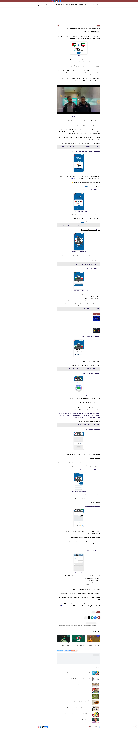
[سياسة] (48, 1)
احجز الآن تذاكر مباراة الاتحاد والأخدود (85, 324)
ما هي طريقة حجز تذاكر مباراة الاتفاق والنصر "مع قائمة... (79, 645)
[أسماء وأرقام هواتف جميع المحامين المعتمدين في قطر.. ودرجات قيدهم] (95, 708)
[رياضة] (44, 1)
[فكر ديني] (46, 1)
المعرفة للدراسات (94, 31)
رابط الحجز (73, 178)
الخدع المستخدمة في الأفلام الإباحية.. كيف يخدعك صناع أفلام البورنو (79, 672)
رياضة (59, 4)
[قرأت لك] (42, 1)
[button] (95, 617)
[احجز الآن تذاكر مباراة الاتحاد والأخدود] (96, 324)
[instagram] (52, 1)
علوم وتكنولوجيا (81, 4)
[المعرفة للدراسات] (94, 5)
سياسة (66, 4)
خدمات (43, 4)
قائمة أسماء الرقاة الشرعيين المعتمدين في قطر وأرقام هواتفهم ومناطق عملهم (76, 713)
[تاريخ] (50, 1)
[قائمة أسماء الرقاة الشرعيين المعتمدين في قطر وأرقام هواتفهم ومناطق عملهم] (95, 714)
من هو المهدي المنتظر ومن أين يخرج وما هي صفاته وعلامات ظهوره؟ (79, 684)
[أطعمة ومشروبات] (40, 1)
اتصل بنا (76, 1)
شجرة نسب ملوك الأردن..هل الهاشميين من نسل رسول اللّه (80, 678)
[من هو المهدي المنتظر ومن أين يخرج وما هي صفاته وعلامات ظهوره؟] (95, 685)
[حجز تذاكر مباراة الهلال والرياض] (96, 318)
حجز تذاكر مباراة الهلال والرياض (86, 318)
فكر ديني (62, 4)
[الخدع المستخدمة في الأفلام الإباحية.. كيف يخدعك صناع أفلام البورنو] (95, 673)
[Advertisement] (69, 16)
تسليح (72, 4)
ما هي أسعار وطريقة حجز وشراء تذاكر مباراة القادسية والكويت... (93, 645)
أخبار (86, 4)
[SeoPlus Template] (99, 727)
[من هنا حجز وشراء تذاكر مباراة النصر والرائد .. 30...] (96, 330)
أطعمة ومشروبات (49, 4)
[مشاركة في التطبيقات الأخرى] (85, 617)
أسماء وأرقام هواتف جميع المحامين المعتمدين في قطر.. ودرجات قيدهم (78, 707)
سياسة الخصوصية (82, 1)
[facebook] (60, 1)
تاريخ (69, 4)
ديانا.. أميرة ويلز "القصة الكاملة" (85, 719)
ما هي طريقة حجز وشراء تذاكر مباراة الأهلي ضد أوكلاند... (64, 645)
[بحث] (38, 5)
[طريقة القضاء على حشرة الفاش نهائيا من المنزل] (95, 702)
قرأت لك (55, 4)
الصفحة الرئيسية (97, 1)
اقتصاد (75, 4)
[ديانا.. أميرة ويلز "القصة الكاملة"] (95, 720)
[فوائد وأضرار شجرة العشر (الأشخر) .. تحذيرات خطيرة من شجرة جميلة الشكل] (95, 696)
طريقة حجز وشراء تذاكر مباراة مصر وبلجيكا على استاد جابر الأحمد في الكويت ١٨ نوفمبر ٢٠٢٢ (75, 690)
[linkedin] (54, 1)
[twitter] (56, 1)
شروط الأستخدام (71, 1)
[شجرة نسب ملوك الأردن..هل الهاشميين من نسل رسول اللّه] (95, 679)
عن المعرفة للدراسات (89, 1)
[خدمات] (38, 1)
